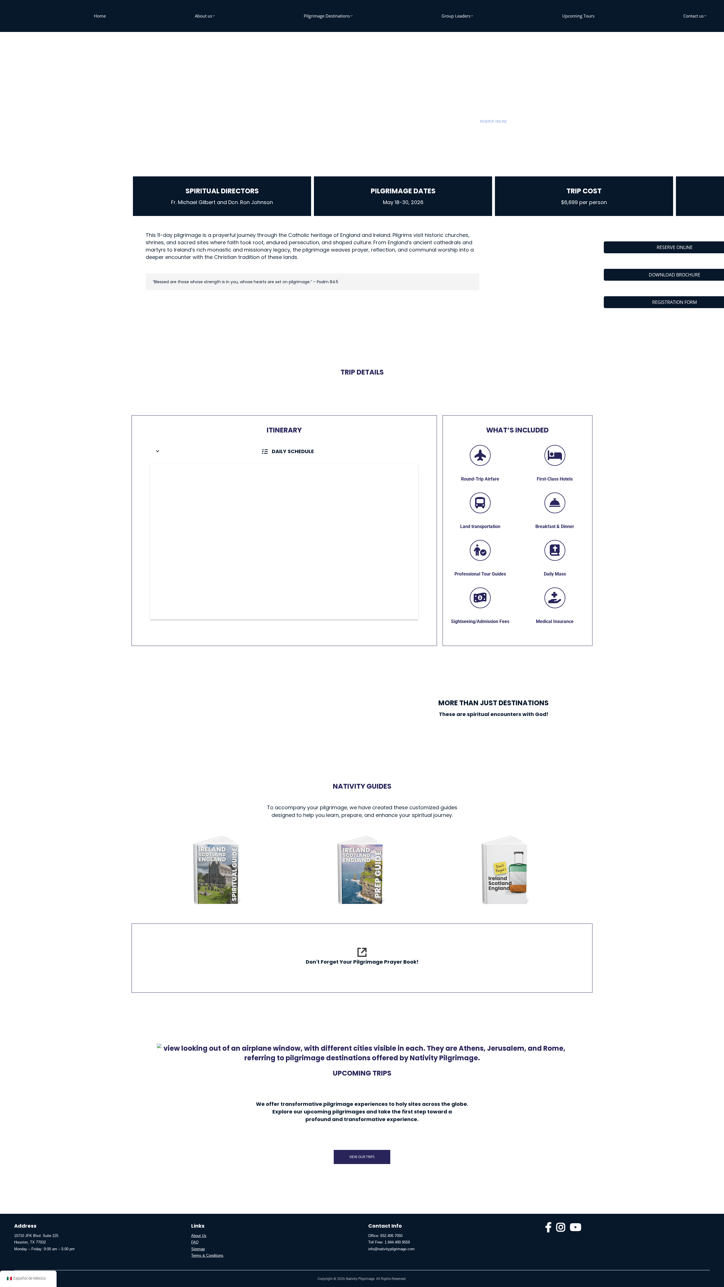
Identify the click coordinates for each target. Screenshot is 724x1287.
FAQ (195, 1242)
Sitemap (198, 1249)
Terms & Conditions (207, 1255)
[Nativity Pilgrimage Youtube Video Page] (575, 1230)
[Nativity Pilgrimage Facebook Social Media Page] (548, 1230)
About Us (198, 1236)
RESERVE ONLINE (493, 122)
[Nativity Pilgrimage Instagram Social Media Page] (560, 1230)
